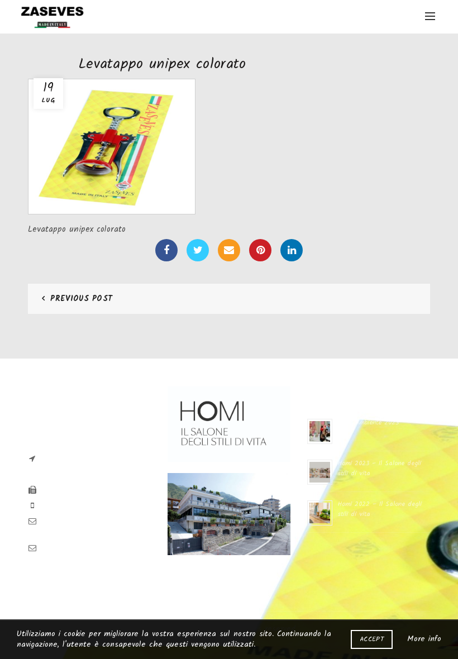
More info (424, 639)
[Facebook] (166, 250)
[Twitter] (198, 250)
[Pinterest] (260, 250)
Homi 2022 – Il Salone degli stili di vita (380, 509)
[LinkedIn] (291, 250)
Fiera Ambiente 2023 (368, 422)
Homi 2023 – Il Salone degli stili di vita (379, 468)
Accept (372, 639)
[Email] (229, 250)
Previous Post (81, 299)
